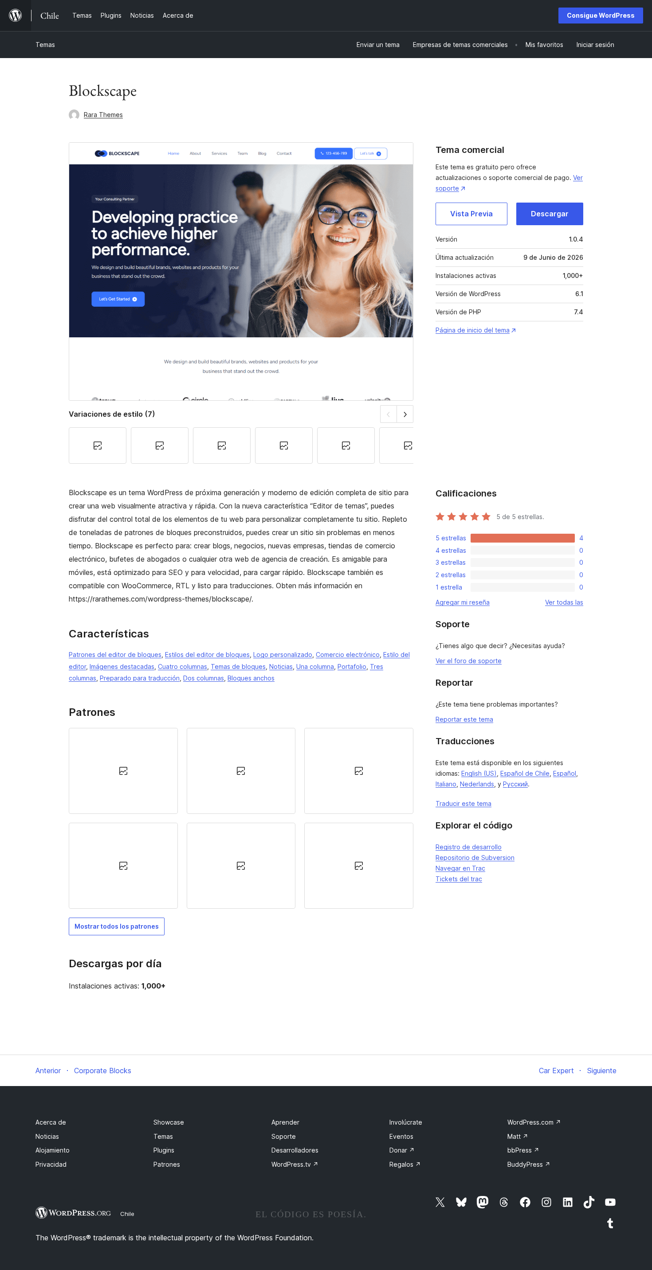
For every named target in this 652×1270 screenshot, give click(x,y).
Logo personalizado (282, 654)
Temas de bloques (238, 666)
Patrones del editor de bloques (115, 654)
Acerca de (50, 1122)
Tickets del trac (459, 879)
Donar (402, 1150)
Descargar (550, 213)
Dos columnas (203, 678)
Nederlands (477, 784)
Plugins (163, 1150)
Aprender (285, 1122)
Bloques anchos (251, 678)
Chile (127, 1213)
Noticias (281, 666)
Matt (517, 1136)
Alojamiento (52, 1150)
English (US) (479, 773)
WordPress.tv (294, 1164)
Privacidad (51, 1164)
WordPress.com (534, 1122)
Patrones (166, 1164)
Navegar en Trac (460, 868)
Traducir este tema (463, 803)
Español (564, 773)
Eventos (401, 1136)
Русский (515, 784)
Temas (45, 44)
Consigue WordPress (601, 15)
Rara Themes (103, 114)
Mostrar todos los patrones (117, 926)
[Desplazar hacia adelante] (405, 413)
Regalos (405, 1164)
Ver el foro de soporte (469, 660)
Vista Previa (471, 213)
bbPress (523, 1150)
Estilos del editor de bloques (207, 654)
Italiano (446, 784)
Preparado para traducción (140, 678)
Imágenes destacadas (122, 666)
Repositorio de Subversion (475, 857)
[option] (123, 771)
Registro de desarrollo (469, 847)
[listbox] (241, 818)
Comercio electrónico (348, 654)
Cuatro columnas (182, 666)
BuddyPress (528, 1164)
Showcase (168, 1122)
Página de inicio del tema (473, 330)
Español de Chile (525, 773)
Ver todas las (564, 602)
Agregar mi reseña (463, 602)
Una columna (315, 666)
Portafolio (352, 666)
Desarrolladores (294, 1150)
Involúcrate (405, 1122)
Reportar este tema (464, 719)
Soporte (283, 1136)
